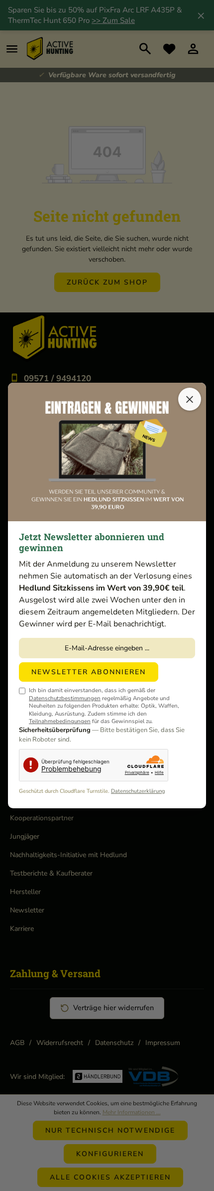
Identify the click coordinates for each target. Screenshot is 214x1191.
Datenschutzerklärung (138, 791)
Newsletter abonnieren (88, 672)
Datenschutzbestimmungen (65, 698)
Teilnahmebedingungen (60, 721)
